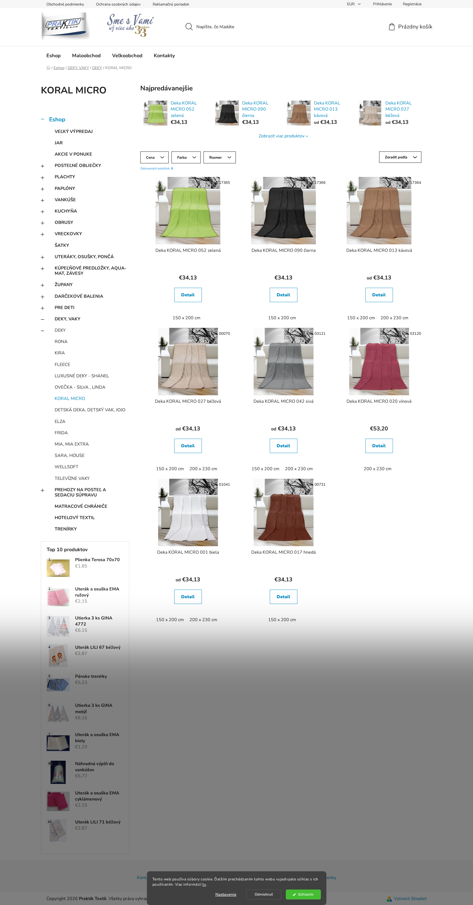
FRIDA (61, 433)
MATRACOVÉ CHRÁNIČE (81, 506)
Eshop (57, 119)
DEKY (60, 330)
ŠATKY (62, 245)
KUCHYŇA (66, 211)
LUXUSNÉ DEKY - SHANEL (82, 376)
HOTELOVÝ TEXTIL (75, 518)
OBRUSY (64, 222)
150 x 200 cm (186, 318)
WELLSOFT (66, 467)
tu (204, 884)
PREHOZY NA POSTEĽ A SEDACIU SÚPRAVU (80, 492)
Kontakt (144, 878)
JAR (59, 143)
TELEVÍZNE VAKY (72, 478)
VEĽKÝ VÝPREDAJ (74, 132)
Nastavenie (225, 894)
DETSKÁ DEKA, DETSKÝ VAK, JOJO (90, 410)
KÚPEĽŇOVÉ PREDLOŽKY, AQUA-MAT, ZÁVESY (90, 270)
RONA (61, 342)
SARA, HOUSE (69, 455)
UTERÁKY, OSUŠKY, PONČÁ (84, 257)
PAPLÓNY (65, 188)
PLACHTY (65, 177)
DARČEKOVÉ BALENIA (79, 296)
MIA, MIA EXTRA (72, 444)
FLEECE (62, 365)
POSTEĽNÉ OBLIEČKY (78, 166)
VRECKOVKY (68, 234)
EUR (351, 4)
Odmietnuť (264, 894)
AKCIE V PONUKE (73, 154)
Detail (188, 295)
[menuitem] (53, 55)
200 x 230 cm (394, 318)
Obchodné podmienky (65, 4)
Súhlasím (306, 894)
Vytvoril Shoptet (410, 899)
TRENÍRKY (66, 529)
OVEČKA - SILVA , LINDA (80, 387)
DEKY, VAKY (67, 319)
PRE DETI (65, 308)
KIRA (60, 353)
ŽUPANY (64, 285)
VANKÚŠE (65, 200)
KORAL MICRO (70, 399)
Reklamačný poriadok (171, 4)
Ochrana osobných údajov (118, 4)
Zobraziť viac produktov (282, 136)
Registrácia (412, 4)
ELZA (60, 422)
